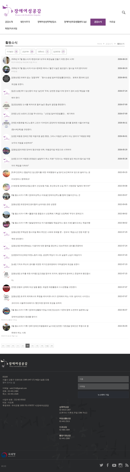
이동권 (8, 336)
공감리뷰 (27, 52)
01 (2, 346)
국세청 (14, 455)
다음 (46, 346)
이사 (35, 62)
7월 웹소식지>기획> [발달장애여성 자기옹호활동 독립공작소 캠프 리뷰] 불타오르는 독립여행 (50, 223)
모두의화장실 (17, 62)
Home (99, 44)
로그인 (3, 466)
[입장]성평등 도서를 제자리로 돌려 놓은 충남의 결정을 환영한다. (38, 104)
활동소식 (120, 44)
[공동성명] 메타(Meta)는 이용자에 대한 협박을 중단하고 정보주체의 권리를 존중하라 (47, 246)
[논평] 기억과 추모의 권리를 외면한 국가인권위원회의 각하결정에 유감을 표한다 (45, 264)
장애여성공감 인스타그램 (120, 465)
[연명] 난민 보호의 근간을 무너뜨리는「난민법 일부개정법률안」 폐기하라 (43, 114)
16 (41, 346)
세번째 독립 (28, 62)
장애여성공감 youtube (114, 465)
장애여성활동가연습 (9, 320)
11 (17, 346)
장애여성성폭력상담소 (47, 21)
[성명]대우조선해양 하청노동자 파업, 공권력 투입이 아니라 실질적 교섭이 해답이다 (46, 255)
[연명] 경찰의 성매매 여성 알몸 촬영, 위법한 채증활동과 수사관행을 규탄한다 (44, 287)
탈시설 (15, 336)
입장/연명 (58, 52)
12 (22, 346)
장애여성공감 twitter (101, 465)
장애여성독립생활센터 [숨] (75, 21)
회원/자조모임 (11, 28)
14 (31, 346)
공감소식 (98, 21)
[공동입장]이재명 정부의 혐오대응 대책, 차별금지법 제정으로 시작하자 (41, 150)
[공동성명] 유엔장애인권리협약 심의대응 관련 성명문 (33, 204)
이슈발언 (12, 52)
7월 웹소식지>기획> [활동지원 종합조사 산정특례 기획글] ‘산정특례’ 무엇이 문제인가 (47, 213)
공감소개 (9, 21)
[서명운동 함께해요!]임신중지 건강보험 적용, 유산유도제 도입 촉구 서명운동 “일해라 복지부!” (50, 186)
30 (51, 346)
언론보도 (43, 52)
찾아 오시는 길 (9, 382)
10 (12, 346)
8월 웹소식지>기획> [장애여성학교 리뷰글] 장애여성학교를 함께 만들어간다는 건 (45, 195)
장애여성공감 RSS (127, 465)
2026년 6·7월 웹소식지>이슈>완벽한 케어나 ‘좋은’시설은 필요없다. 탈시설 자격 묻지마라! (49, 68)
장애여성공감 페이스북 (108, 465)
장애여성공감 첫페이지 (21, 10)
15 (36, 346)
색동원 (14, 71)
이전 (8, 346)
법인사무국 (25, 21)
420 (3, 336)
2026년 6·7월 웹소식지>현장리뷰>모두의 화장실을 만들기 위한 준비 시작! (42, 59)
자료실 (112, 21)
